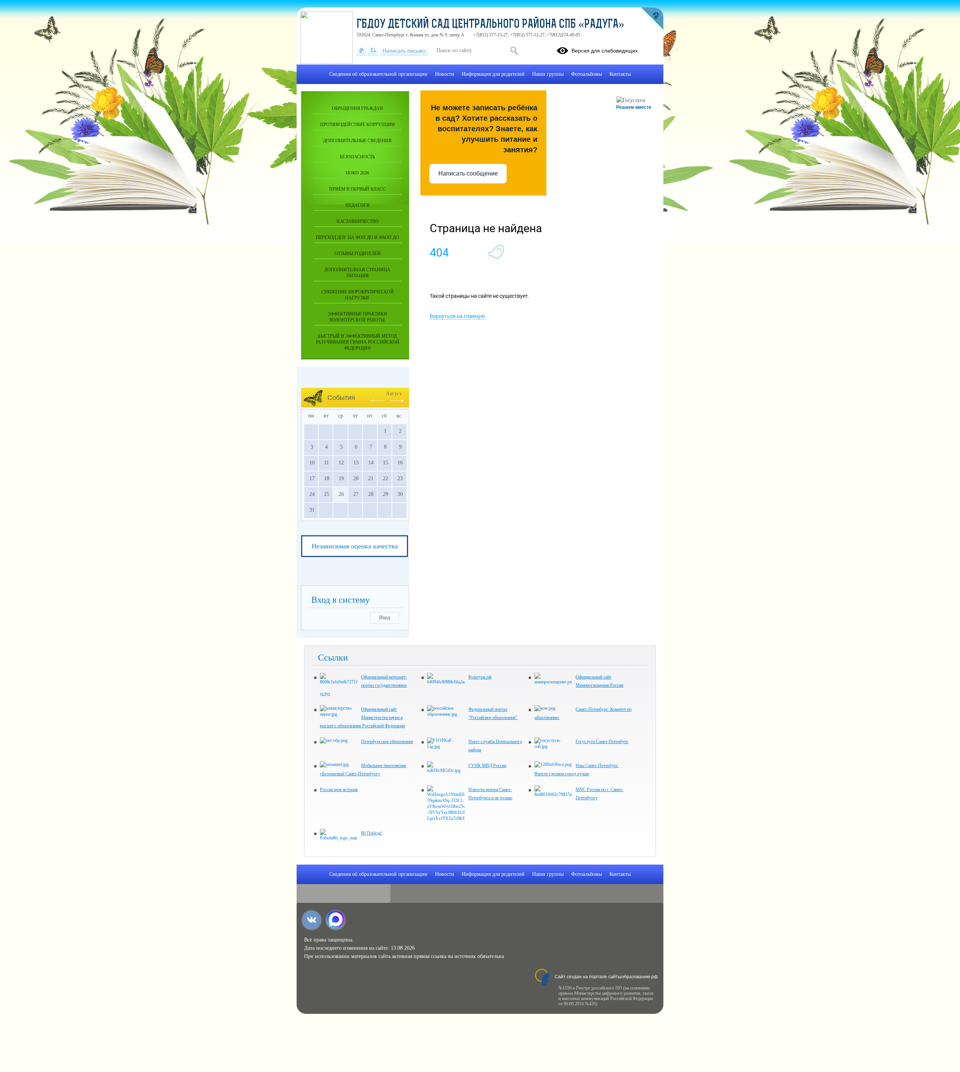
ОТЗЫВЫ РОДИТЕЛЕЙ (357, 253)
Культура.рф (480, 677)
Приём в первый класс (357, 189)
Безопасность (357, 156)
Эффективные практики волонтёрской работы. (357, 317)
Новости (444, 74)
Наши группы (548, 74)
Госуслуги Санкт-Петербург (602, 741)
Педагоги (357, 205)
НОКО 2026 (357, 173)
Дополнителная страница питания (357, 272)
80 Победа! (371, 833)
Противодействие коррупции (357, 124)
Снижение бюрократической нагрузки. (357, 294)
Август (394, 393)
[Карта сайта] (373, 50)
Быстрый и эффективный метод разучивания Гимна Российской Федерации (357, 342)
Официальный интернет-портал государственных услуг (363, 685)
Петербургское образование (387, 741)
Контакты (620, 74)
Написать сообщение (468, 173)
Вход (384, 617)
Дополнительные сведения (357, 140)
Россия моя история (339, 789)
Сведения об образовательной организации (378, 74)
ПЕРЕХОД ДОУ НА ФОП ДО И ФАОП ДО (357, 237)
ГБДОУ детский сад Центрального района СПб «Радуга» (490, 25)
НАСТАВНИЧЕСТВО (357, 221)
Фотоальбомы (586, 74)
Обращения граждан (357, 108)
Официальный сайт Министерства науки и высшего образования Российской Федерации (362, 717)
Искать (513, 50)
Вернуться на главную (457, 316)
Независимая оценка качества (355, 546)
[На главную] (362, 50)
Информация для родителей (493, 74)
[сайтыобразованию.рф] (652, 19)
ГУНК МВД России (487, 765)
